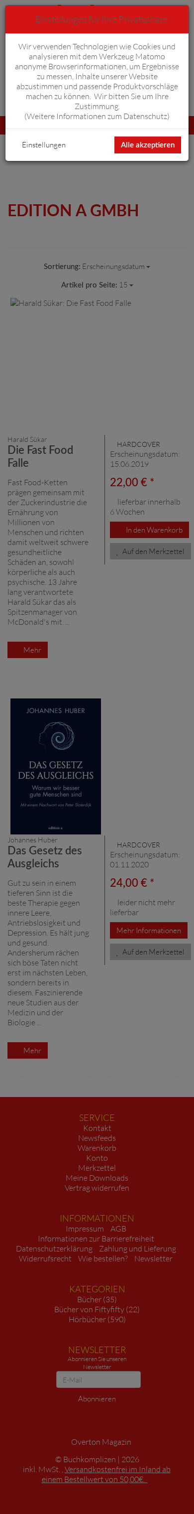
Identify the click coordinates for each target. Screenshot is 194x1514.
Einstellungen (44, 144)
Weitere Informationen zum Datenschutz (97, 116)
